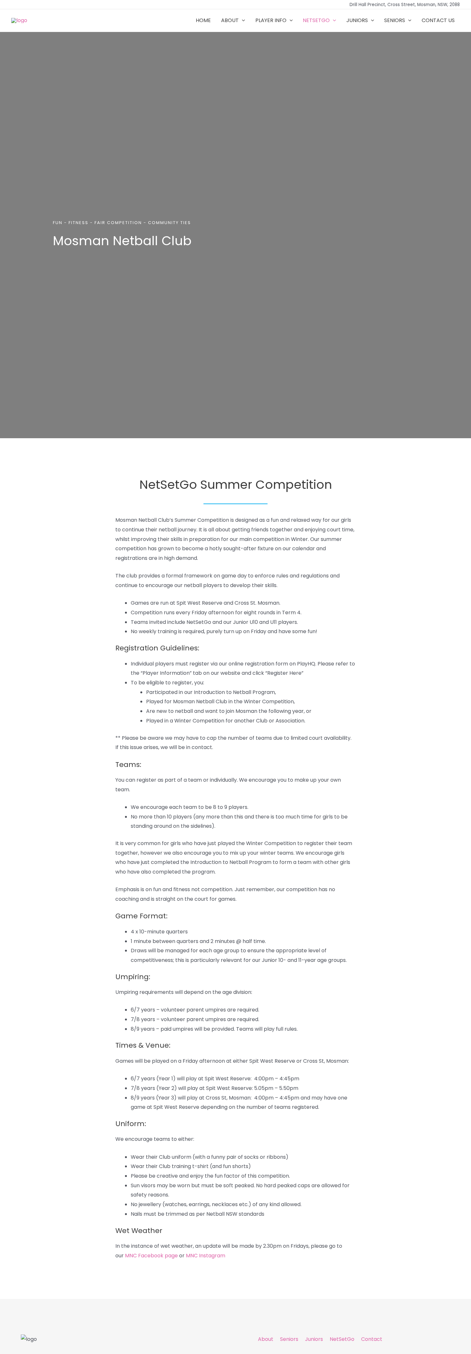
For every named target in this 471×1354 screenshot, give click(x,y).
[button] (242, 20)
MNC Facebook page (151, 1255)
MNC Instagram (205, 1255)
